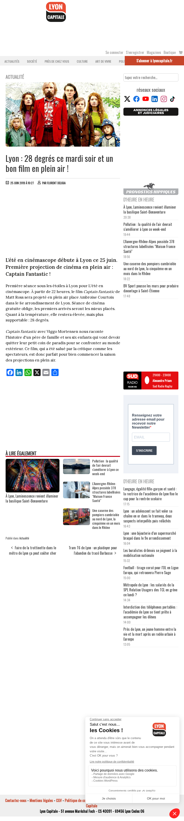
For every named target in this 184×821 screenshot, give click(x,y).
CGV (59, 800)
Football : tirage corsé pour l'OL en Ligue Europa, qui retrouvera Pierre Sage (150, 570)
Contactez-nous (15, 800)
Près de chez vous (57, 61)
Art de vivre (103, 61)
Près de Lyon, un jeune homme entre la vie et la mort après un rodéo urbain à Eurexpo (149, 634)
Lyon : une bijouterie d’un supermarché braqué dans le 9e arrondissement (149, 536)
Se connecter (114, 52)
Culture (82, 61)
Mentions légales (41, 800)
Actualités (11, 61)
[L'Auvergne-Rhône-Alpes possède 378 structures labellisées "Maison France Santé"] (76, 496)
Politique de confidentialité (83, 800)
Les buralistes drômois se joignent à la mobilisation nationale (150, 553)
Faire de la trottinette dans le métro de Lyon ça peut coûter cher (32, 550)
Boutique (170, 52)
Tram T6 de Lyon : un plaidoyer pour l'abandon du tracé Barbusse (93, 550)
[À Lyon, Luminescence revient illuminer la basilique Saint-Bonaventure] (32, 491)
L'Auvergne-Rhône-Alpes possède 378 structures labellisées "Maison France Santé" (106, 492)
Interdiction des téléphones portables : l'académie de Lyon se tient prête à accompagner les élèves (150, 612)
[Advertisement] (63, 222)
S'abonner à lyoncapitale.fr (154, 60)
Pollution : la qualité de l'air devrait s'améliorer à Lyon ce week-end (105, 467)
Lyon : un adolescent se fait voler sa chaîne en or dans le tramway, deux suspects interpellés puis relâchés (147, 516)
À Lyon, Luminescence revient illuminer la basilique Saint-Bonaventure (32, 498)
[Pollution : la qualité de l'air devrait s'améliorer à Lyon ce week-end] (76, 472)
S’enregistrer (135, 52)
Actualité (24, 538)
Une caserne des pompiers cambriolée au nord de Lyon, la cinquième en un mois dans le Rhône (106, 519)
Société (32, 61)
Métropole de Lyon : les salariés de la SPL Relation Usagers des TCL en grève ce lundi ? (150, 589)
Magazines (154, 52)
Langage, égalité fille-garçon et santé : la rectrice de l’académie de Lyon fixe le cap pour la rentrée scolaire (150, 493)
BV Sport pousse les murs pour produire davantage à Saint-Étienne (150, 288)
